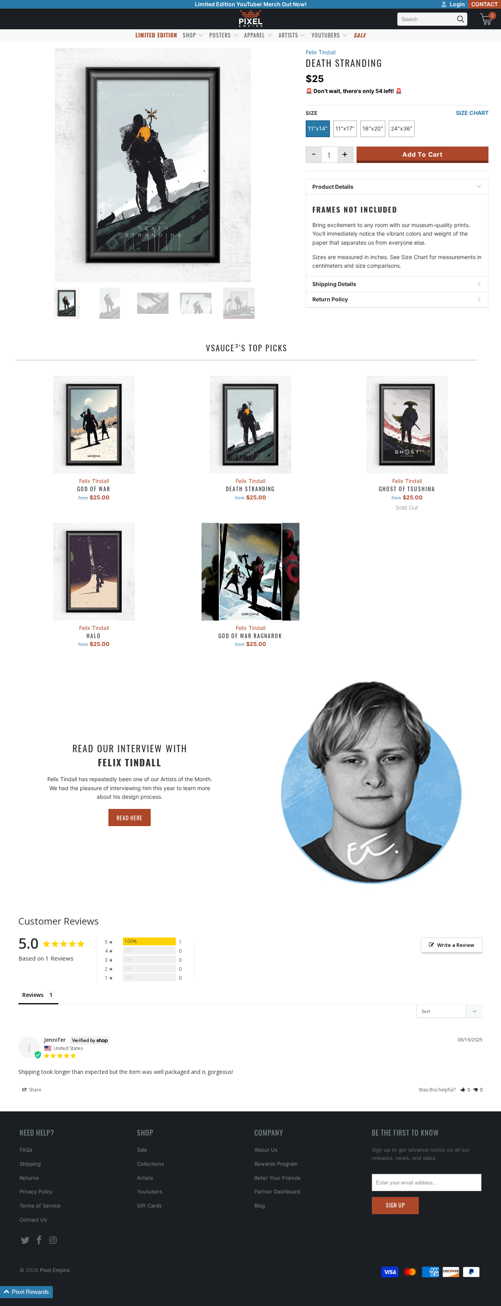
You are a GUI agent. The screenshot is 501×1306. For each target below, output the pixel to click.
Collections (150, 1164)
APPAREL (255, 35)
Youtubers (149, 1191)
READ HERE (129, 818)
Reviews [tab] (32, 994)
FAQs (26, 1150)
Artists (145, 1178)
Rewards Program (275, 1164)
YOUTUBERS (327, 35)
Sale (142, 1150)
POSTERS (220, 35)
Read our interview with (129, 755)
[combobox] (432, 19)
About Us (266, 1150)
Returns (29, 1178)
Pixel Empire (55, 1270)
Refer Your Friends (277, 1178)
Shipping (30, 1164)
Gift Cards (149, 1205)
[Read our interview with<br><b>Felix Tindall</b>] (371, 782)
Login (457, 4)
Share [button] (34, 1089)
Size (311, 113)
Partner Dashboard (277, 1191)
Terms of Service (40, 1205)
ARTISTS (289, 35)
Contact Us (33, 1220)
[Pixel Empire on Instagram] (53, 1240)
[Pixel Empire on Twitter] (25, 1240)
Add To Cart (422, 154)
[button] (465, 1089)
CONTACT (484, 4)
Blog (259, 1205)
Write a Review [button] (455, 944)
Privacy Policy (36, 1191)
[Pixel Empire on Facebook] (39, 1240)
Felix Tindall (320, 52)
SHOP (190, 35)
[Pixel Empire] (250, 19)
